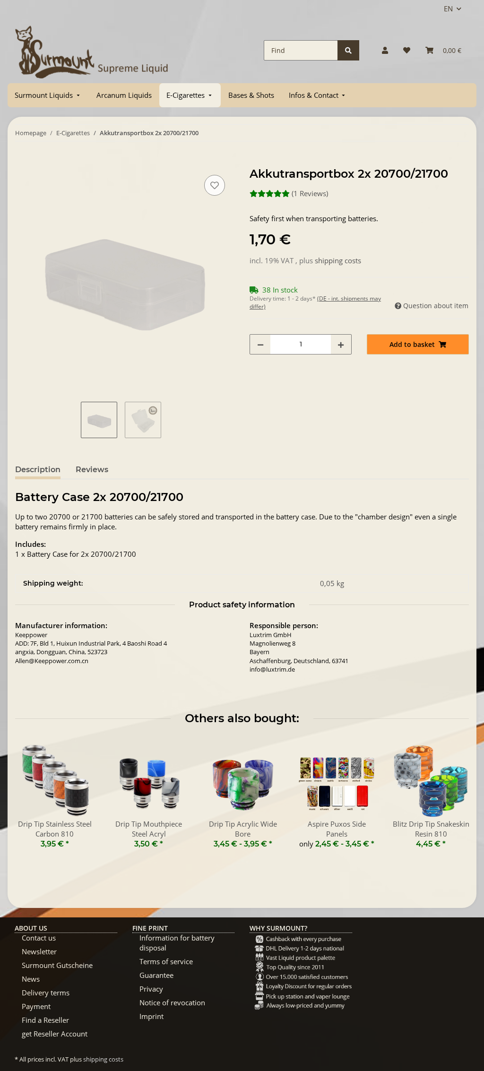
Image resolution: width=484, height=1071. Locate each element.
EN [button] (448, 8)
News (31, 979)
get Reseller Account (54, 1033)
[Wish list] (407, 50)
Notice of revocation (172, 1002)
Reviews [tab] (92, 469)
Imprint (151, 1016)
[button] (385, 50)
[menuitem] (48, 95)
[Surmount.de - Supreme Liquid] (91, 50)
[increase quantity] (340, 344)
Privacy (151, 988)
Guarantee (156, 975)
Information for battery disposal (177, 942)
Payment (36, 1006)
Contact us (39, 937)
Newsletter (39, 951)
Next (453, 801)
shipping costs (338, 260)
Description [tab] (37, 469)
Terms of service (166, 961)
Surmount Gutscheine (57, 965)
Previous (31, 801)
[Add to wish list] (214, 185)
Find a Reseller (45, 1020)
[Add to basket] (22, 162)
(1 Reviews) (310, 193)
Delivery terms (45, 992)
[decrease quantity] (260, 344)
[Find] (348, 50)
